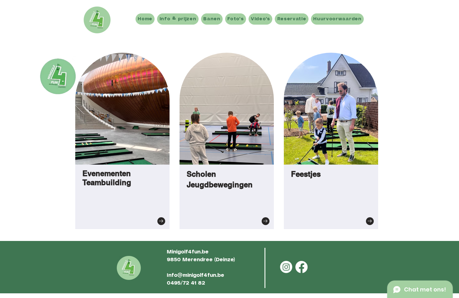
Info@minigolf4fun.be (195, 275)
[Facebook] (301, 267)
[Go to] (161, 221)
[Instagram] (286, 267)
